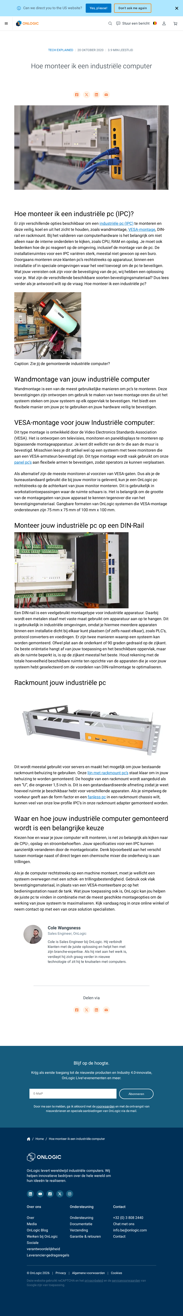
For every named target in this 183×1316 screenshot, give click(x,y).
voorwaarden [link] (105, 1106)
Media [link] (32, 1224)
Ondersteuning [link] (81, 1217)
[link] (27, 23)
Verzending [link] (79, 1230)
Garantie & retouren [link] (85, 1236)
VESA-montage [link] (141, 230)
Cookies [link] (116, 1273)
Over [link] (30, 1217)
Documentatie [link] (81, 1224)
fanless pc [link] (97, 797)
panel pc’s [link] (23, 462)
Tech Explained (60, 50)
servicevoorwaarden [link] (126, 1280)
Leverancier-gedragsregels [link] (48, 1255)
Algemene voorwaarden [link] (88, 1273)
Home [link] (28, 1139)
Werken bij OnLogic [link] (42, 1236)
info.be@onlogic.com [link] (130, 1230)
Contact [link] (119, 1236)
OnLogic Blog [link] (37, 1230)
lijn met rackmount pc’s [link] (107, 773)
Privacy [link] (61, 1273)
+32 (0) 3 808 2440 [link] (128, 1217)
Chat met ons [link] (123, 1224)
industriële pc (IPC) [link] (116, 224)
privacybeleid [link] (94, 1280)
